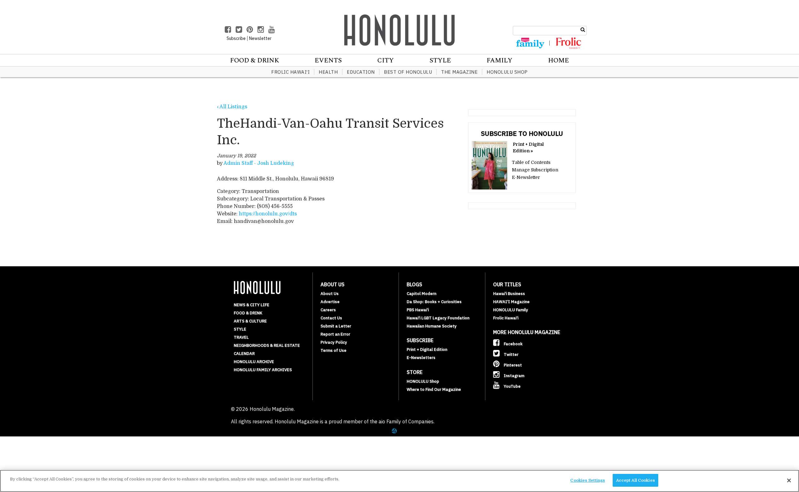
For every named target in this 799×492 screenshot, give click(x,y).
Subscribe (38, 456)
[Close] (789, 480)
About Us (330, 293)
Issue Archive (43, 441)
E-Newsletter (526, 177)
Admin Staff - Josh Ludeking (258, 163)
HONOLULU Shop (507, 72)
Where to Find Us (48, 463)
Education (361, 72)
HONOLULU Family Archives (263, 369)
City (385, 61)
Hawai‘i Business (509, 293)
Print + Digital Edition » (528, 147)
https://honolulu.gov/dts (268, 214)
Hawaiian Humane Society (432, 326)
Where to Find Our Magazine (434, 389)
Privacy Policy (334, 342)
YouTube (512, 386)
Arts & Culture (250, 321)
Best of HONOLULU (408, 72)
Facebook (512, 344)
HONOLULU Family (510, 309)
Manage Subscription (535, 169)
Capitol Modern (421, 293)
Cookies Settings (587, 480)
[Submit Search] (583, 29)
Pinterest (512, 365)
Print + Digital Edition (427, 349)
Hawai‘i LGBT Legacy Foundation (438, 318)
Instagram (513, 375)
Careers (328, 309)
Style (440, 61)
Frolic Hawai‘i (290, 72)
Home (558, 61)
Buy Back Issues (46, 448)
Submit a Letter (336, 326)
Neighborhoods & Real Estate (267, 345)
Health (328, 72)
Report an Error (335, 334)
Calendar (244, 353)
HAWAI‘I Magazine (511, 301)
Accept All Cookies (635, 480)
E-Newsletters (421, 357)
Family (499, 61)
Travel (241, 337)
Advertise (330, 301)
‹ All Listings (232, 107)
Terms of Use (333, 350)
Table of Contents (531, 162)
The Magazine (459, 72)
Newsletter (260, 38)
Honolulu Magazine (399, 30)
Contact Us (331, 318)
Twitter (510, 354)
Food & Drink (254, 61)
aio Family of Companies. (406, 421)
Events (328, 61)
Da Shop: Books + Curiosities (434, 301)
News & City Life (251, 305)
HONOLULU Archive (254, 361)
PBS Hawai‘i (418, 309)
